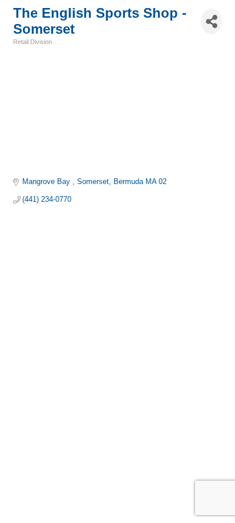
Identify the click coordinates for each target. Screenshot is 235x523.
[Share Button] (211, 21)
